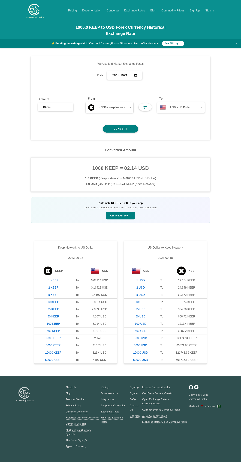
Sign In (209, 10)
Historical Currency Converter (82, 417)
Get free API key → (120, 215)
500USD (140, 330)
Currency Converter (77, 411)
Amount (43, 99)
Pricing (72, 10)
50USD (140, 316)
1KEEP (53, 280)
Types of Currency (76, 446)
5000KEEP (53, 345)
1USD (140, 280)
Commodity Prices (172, 10)
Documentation (91, 10)
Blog (153, 10)
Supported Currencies (113, 405)
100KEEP (53, 323)
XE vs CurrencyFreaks (154, 415)
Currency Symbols (76, 423)
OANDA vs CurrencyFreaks (157, 393)
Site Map (135, 415)
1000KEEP (53, 338)
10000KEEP (53, 352)
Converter (113, 10)
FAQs (133, 399)
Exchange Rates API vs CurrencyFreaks (164, 421)
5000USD (140, 345)
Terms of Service (75, 399)
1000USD (140, 338)
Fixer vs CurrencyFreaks (156, 387)
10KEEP (53, 302)
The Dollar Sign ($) (76, 440)
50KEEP (53, 316)
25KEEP (53, 309)
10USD (140, 302)
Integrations (107, 399)
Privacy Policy (73, 405)
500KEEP (53, 330)
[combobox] (109, 107)
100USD (140, 323)
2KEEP (53, 287)
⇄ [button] (145, 107)
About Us (71, 387)
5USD (140, 294)
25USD (140, 309)
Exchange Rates (134, 10)
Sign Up (195, 10)
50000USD (140, 359)
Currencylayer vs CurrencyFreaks (161, 409)
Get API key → (173, 43)
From (91, 98)
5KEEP (53, 294)
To (161, 98)
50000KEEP (53, 359)
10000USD (140, 352)
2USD (140, 287)
